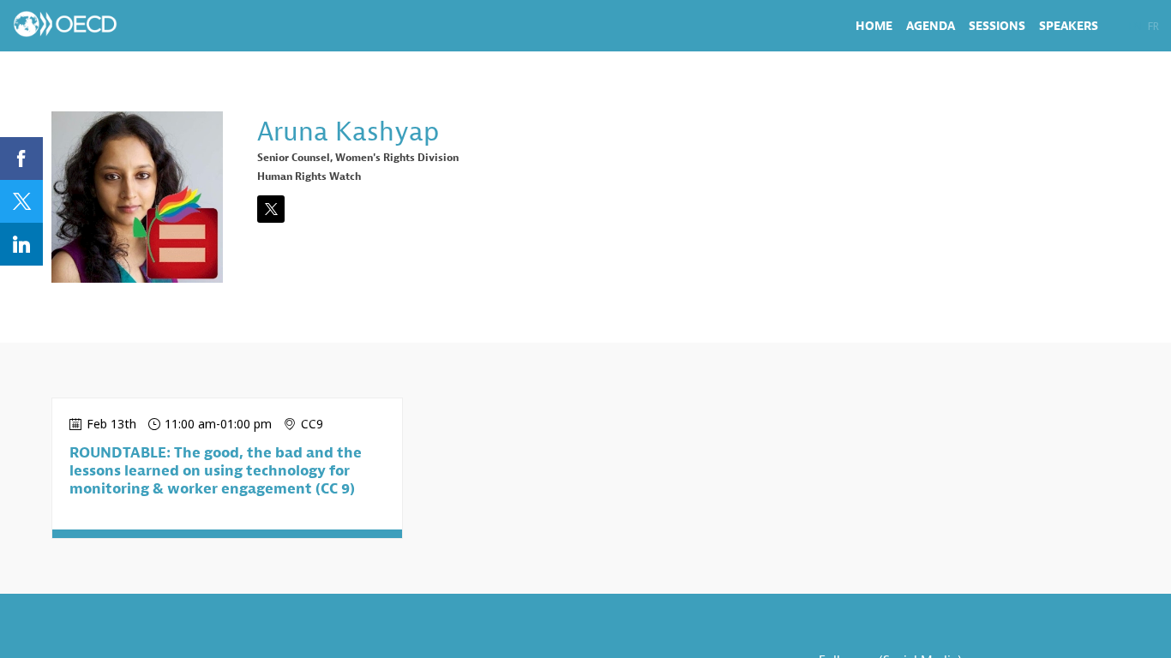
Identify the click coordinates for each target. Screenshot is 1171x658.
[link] (874, 25)
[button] (1135, 25)
